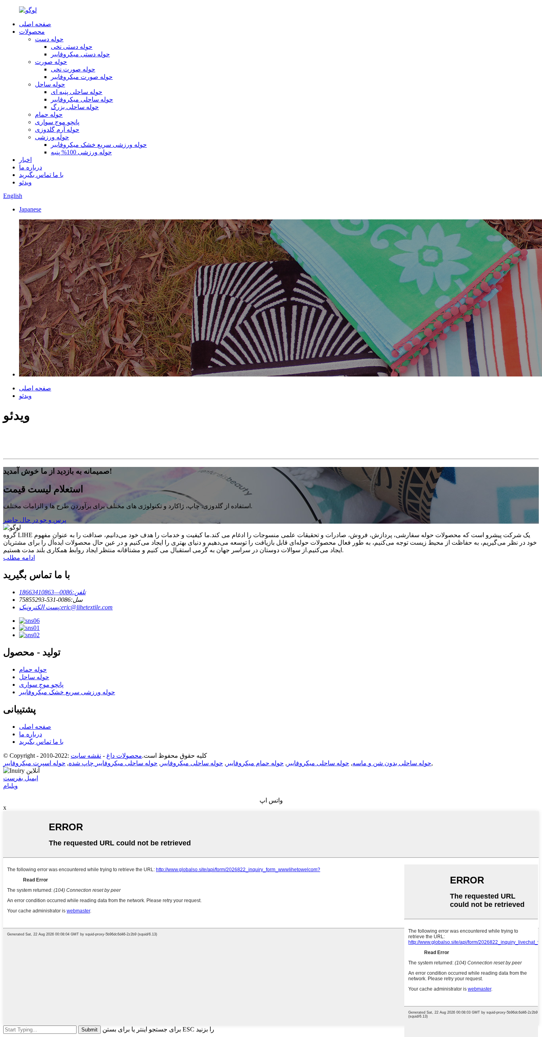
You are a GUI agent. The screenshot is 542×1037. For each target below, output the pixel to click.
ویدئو (25, 182)
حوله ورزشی (52, 137)
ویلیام (10, 785)
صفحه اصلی (35, 24)
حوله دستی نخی (71, 46)
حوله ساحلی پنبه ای (76, 91)
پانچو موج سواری (57, 122)
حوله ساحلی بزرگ (75, 107)
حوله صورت (51, 61)
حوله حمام (49, 114)
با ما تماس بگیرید (41, 174)
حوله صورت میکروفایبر (82, 76)
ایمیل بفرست (20, 778)
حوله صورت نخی (73, 69)
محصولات (32, 31)
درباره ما (30, 167)
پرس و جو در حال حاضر (34, 520)
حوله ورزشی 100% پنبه (81, 152)
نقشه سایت (86, 755)
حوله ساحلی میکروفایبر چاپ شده (113, 763)
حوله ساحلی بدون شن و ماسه (391, 763)
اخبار (25, 159)
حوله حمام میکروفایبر (255, 763)
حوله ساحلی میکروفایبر (82, 99)
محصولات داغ (124, 755)
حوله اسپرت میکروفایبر (34, 763)
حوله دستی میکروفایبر (80, 54)
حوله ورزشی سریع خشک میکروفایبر (99, 144)
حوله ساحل (50, 84)
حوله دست (49, 39)
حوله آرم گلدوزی (57, 129)
